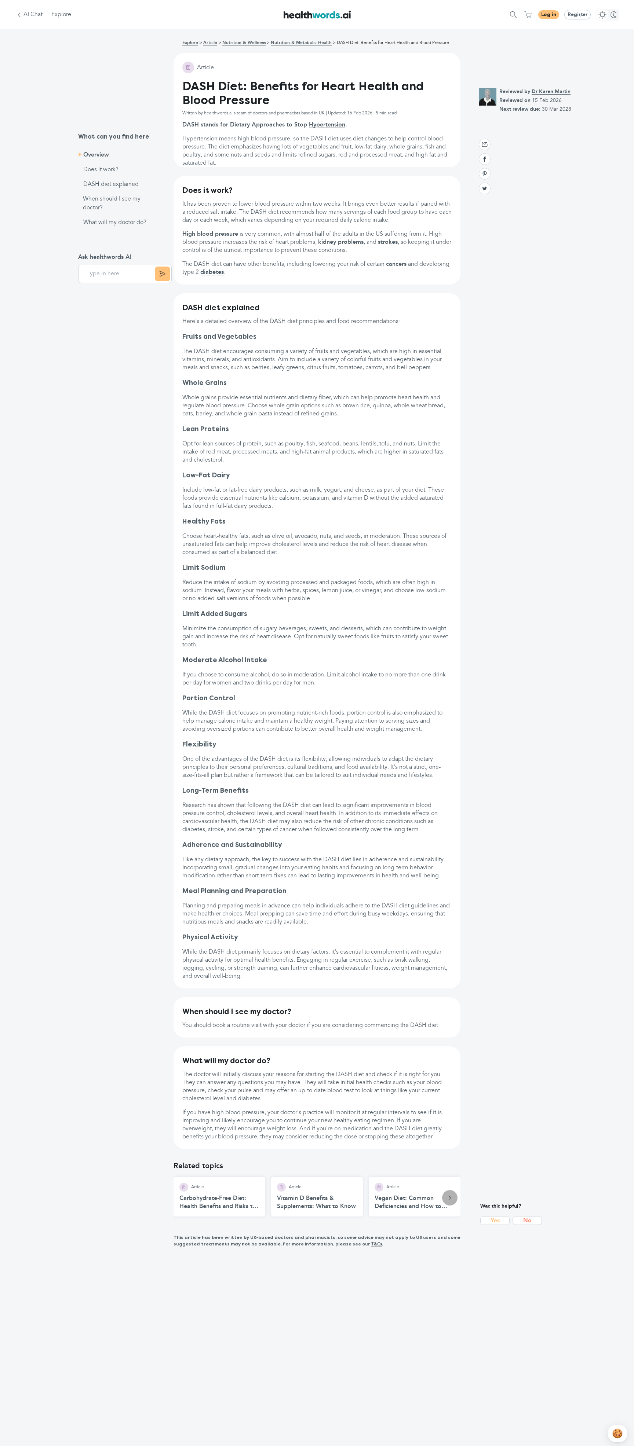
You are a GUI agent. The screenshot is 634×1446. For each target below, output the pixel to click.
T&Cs (376, 1244)
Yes (495, 1221)
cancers (396, 264)
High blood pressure (210, 234)
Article (210, 43)
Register (577, 14)
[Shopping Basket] (528, 14)
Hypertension (327, 125)
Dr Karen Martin (551, 91)
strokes (388, 242)
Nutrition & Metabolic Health (301, 43)
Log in (548, 14)
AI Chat (33, 15)
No (527, 1221)
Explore (61, 15)
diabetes (212, 272)
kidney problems (341, 242)
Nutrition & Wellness (244, 43)
